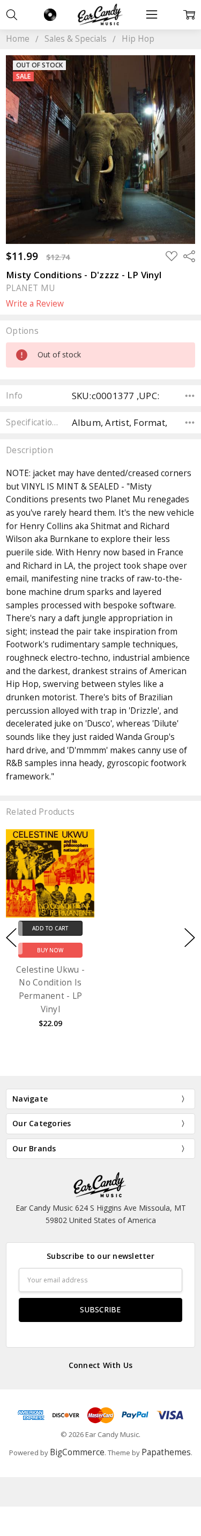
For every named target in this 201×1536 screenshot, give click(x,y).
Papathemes (166, 1452)
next (189, 937)
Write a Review (35, 304)
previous (11, 937)
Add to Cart (50, 928)
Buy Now (50, 950)
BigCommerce (77, 1452)
